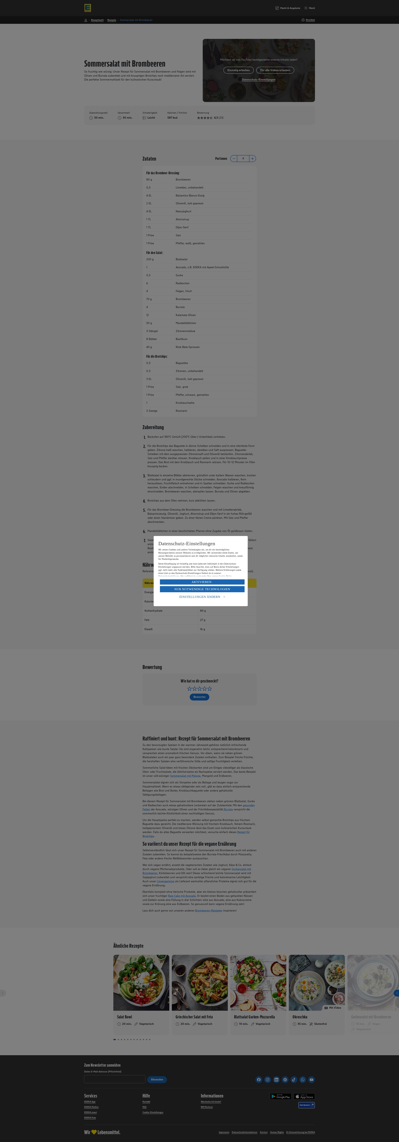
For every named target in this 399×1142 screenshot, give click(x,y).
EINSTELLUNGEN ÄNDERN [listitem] (199, 596)
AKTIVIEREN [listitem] (201, 582)
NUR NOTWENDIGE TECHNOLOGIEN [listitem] (202, 589)
